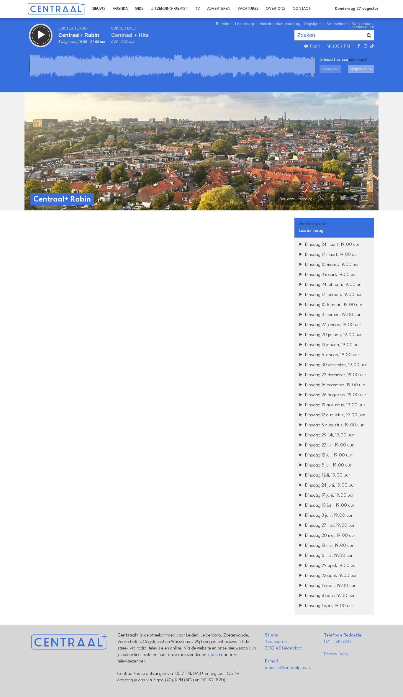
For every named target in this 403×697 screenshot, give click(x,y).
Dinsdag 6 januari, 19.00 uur (331, 355)
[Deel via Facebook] (332, 199)
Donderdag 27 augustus (357, 9)
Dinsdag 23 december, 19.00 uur (335, 375)
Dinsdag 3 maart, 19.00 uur (330, 275)
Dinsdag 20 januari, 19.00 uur (333, 335)
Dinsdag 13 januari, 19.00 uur (332, 345)
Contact (302, 9)
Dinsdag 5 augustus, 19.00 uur (333, 425)
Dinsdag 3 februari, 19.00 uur (332, 315)
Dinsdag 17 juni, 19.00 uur (329, 495)
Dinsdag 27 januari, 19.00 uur (332, 325)
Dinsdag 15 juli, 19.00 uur (328, 455)
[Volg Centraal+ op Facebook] (358, 46)
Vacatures (248, 9)
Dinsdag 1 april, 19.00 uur (328, 606)
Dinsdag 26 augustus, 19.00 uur (335, 395)
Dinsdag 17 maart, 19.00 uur (331, 255)
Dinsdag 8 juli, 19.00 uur (327, 465)
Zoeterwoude (362, 27)
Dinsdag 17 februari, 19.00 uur (333, 295)
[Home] (56, 8)
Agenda (120, 9)
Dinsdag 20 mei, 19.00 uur (329, 536)
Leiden (225, 24)
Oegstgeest (314, 24)
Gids (139, 9)
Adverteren (218, 9)
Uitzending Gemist (169, 9)
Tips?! (314, 46)
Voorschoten (338, 24)
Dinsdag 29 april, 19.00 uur (330, 566)
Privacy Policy (336, 654)
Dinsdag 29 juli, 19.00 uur (329, 435)
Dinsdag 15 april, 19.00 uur (330, 586)
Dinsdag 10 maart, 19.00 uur (331, 265)
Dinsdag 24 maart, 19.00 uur (331, 245)
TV (197, 9)
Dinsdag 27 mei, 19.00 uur (329, 525)
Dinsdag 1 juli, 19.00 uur (327, 475)
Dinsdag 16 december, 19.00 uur (334, 385)
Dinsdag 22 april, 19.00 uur (330, 576)
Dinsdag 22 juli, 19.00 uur (328, 445)
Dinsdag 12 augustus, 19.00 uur (334, 415)
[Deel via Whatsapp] (322, 199)
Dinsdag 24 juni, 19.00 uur (329, 485)
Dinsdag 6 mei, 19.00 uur (328, 556)
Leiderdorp (244, 24)
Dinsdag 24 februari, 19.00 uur (333, 285)
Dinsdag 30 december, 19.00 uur (335, 365)
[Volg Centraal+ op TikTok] (371, 46)
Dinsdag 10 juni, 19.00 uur (329, 505)
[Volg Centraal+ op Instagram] (365, 46)
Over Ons (276, 9)
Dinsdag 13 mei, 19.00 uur (328, 546)
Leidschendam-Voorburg (279, 24)
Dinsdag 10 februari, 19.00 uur (333, 305)
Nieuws (98, 9)
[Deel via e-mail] (365, 199)
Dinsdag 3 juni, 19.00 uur (328, 515)
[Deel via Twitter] (343, 199)
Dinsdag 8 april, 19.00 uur (329, 596)
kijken (212, 655)
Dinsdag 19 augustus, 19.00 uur (334, 405)
